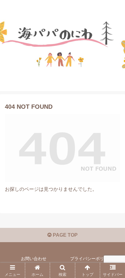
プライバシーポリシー (91, 258)
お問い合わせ (33, 258)
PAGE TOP (65, 235)
